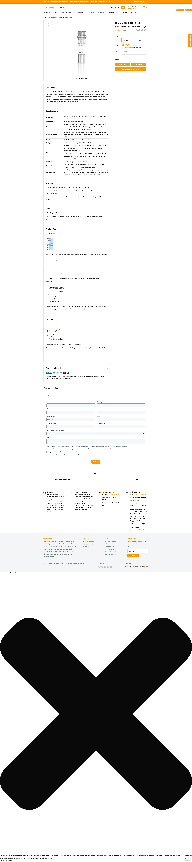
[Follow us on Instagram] (105, 567)
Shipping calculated (128, 47)
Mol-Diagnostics (67, 12)
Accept (2, 860)
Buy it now (138, 64)
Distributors (123, 12)
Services (91, 12)
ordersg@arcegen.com (137, 529)
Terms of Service (110, 541)
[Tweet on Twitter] (142, 30)
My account (132, 8)
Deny (6, 860)
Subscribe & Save (141, 1)
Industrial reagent (88, 541)
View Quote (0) (190, 40)
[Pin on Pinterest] (139, 30)
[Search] (123, 7)
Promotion (101, 12)
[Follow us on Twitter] (102, 567)
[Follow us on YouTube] (108, 567)
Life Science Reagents (89, 544)
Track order (133, 12)
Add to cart (122, 64)
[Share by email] (145, 30)
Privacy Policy (109, 544)
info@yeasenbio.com (113, 494)
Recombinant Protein (66, 17)
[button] (96, 714)
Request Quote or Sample (130, 69)
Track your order (110, 554)
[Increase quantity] (131, 59)
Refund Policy (109, 549)
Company (112, 12)
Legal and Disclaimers (62, 479)
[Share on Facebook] (137, 30)
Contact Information (111, 552)
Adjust (10, 860)
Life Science (80, 12)
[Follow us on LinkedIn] (111, 567)
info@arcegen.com (136, 503)
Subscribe (133, 555)
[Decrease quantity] (123, 59)
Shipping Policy (110, 546)
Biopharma (47, 12)
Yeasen (117, 30)
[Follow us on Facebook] (99, 567)
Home (45, 17)
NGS (56, 12)
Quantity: (118, 59)
